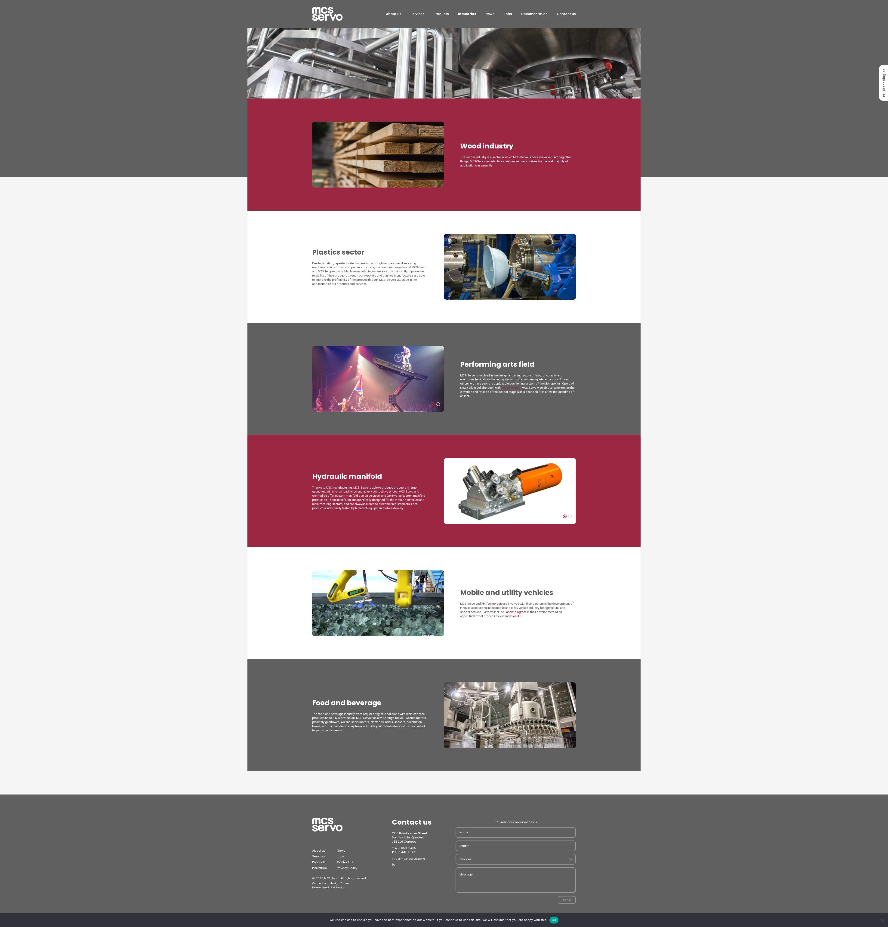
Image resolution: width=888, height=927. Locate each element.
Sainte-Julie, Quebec (408, 837)
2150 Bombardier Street (409, 833)
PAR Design (338, 887)
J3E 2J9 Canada (404, 841)
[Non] (882, 920)
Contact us (566, 13)
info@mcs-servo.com (408, 858)
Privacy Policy (347, 868)
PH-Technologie (492, 603)
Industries (467, 13)
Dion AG (515, 616)
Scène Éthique (510, 387)
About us (393, 13)
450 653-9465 (405, 848)
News (489, 13)
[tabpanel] (378, 155)
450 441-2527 (405, 852)
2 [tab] (438, 404)
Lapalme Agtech (516, 612)
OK (554, 920)
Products (441, 13)
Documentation (534, 13)
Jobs (508, 13)
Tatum (344, 883)
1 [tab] (433, 404)
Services (417, 13)
